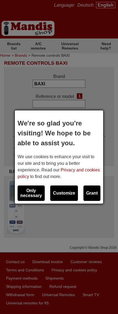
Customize (64, 193)
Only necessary (31, 193)
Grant (92, 193)
